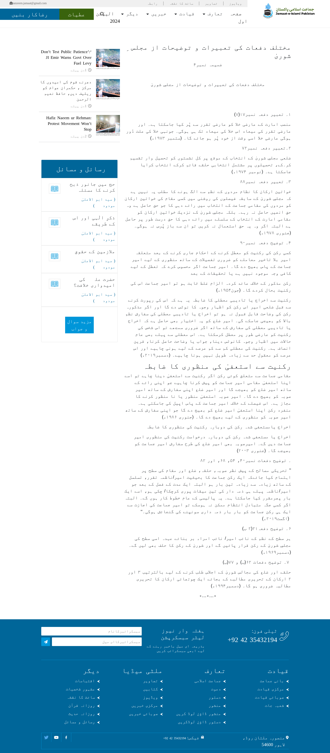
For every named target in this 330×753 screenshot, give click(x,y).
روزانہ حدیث (81, 713)
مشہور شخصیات (80, 689)
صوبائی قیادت (269, 697)
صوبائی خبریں (143, 713)
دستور (215, 697)
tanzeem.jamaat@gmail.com (30, 3)
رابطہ (152, 3)
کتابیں (150, 689)
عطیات (76, 14)
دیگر (131, 13)
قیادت (186, 13)
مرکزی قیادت (270, 689)
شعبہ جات (274, 705)
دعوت (216, 689)
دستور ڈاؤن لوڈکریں (199, 721)
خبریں (158, 13)
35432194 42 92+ (252, 640)
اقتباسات (85, 680)
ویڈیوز (235, 3)
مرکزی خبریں (144, 705)
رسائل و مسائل (79, 721)
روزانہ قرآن (81, 705)
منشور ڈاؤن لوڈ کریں (198, 713)
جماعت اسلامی (207, 680)
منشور (215, 705)
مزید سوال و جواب (79, 325)
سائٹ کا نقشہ (181, 3)
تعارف (214, 13)
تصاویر (211, 3)
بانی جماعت (272, 680)
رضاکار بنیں (29, 14)
